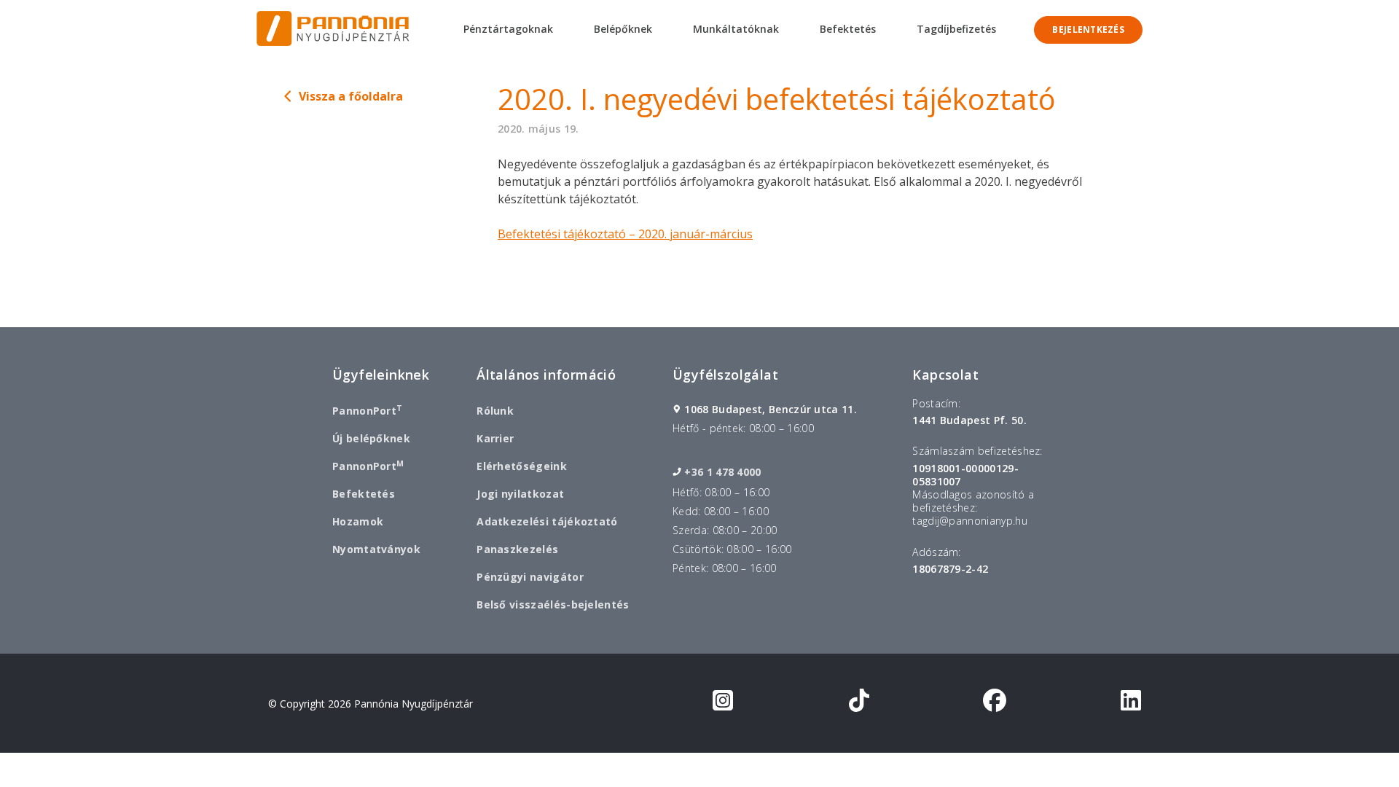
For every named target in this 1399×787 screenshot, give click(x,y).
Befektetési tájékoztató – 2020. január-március (625, 234)
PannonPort (367, 410)
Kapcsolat (945, 374)
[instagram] (722, 703)
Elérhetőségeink (522, 466)
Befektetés (363, 494)
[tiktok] (859, 703)
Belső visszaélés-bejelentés (553, 604)
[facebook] (994, 703)
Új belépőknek (371, 438)
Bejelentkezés (1088, 29)
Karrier (495, 438)
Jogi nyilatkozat (520, 494)
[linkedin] (1131, 703)
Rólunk (495, 411)
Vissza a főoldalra (351, 96)
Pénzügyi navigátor (530, 577)
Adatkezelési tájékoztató (547, 521)
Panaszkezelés (517, 549)
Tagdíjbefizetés (956, 29)
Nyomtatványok (376, 549)
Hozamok (357, 521)
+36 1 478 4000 (722, 472)
